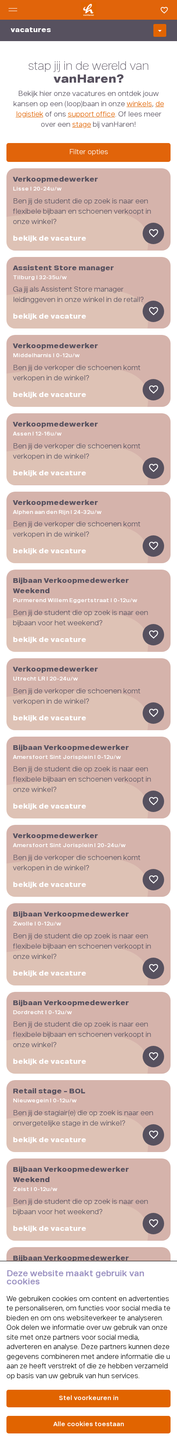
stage (81, 125)
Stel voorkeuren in (89, 1398)
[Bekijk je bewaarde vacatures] (162, 10)
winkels (139, 104)
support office (91, 114)
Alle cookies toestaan (88, 1424)
